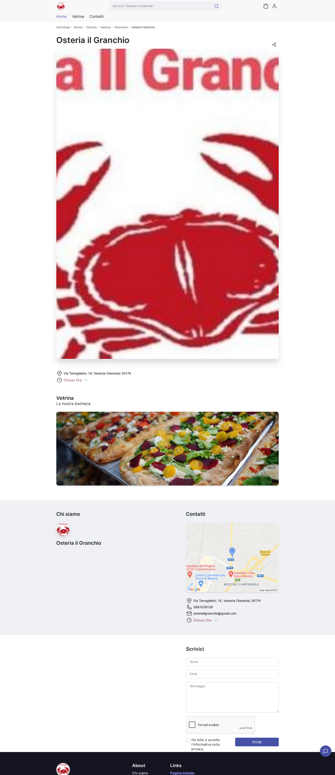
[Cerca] (216, 6)
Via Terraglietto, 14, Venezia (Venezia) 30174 (97, 373)
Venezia (91, 27)
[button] (274, 46)
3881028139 (203, 607)
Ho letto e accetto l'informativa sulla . (205, 744)
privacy (197, 749)
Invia (256, 742)
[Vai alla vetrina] (167, 449)
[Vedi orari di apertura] (85, 380)
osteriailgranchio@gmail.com (214, 613)
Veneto (78, 27)
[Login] (274, 6)
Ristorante (121, 27)
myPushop (63, 27)
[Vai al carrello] (265, 6)
